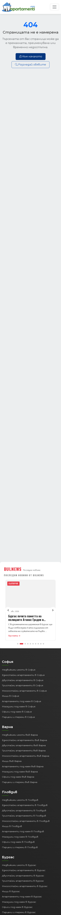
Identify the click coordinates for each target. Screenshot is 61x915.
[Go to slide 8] (38, 643)
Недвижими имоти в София (18, 669)
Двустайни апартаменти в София (22, 680)
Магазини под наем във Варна (20, 771)
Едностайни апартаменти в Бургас (23, 870)
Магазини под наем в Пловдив (20, 836)
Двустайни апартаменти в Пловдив (24, 810)
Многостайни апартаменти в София (24, 690)
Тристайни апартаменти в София (22, 685)
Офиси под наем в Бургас (17, 907)
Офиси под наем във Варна (18, 776)
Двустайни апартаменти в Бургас (23, 875)
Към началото (32, 56)
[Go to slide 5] (30, 643)
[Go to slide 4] (27, 643)
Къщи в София (10, 696)
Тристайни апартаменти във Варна (24, 750)
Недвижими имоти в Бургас (19, 865)
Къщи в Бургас (11, 891)
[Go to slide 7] (35, 643)
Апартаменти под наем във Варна (22, 766)
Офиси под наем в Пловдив (18, 842)
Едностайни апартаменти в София (23, 675)
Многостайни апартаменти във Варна (25, 756)
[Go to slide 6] (33, 643)
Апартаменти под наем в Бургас (22, 896)
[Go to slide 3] (25, 643)
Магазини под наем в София (18, 706)
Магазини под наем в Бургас (19, 902)
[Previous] (8, 610)
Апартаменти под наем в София (21, 701)
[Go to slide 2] (21, 643)
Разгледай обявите (32, 64)
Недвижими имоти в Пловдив (20, 800)
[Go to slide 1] (17, 643)
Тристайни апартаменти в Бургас (23, 881)
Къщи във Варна (11, 761)
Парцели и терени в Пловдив (20, 847)
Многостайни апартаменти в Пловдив (26, 821)
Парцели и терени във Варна (19, 782)
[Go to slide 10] (43, 643)
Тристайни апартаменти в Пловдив (24, 815)
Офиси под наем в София (17, 711)
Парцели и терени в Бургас (19, 912)
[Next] (53, 610)
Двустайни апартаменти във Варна (24, 745)
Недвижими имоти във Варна (20, 735)
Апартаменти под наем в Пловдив (23, 831)
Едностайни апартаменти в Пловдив (24, 805)
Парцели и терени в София (18, 717)
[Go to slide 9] (40, 643)
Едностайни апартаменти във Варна (24, 740)
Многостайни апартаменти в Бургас (24, 886)
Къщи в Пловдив (12, 826)
